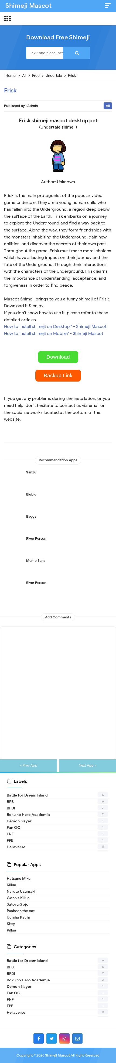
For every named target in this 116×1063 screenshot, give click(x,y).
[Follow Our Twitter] (51, 1038)
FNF (10, 834)
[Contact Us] (77, 1038)
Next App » (87, 765)
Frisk (10, 90)
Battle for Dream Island (27, 795)
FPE (10, 840)
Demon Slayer (19, 821)
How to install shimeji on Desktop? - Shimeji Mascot (55, 326)
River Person (36, 538)
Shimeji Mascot (57, 1055)
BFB (10, 801)
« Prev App (28, 765)
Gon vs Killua (18, 898)
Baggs (31, 516)
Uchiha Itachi (18, 917)
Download (58, 357)
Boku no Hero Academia (28, 814)
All (108, 105)
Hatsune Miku (18, 878)
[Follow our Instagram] (64, 1038)
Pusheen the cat (21, 911)
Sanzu (31, 472)
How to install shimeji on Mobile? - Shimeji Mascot (53, 333)
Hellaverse (16, 847)
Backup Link (58, 375)
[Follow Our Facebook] (38, 1038)
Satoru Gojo (18, 904)
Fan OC (13, 827)
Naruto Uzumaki (21, 891)
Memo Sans (35, 560)
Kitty (11, 924)
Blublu (31, 494)
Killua (11, 885)
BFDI (11, 808)
